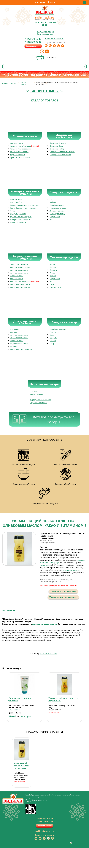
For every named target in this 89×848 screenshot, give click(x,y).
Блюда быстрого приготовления (23, 208)
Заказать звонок (33, 46)
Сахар (52, 343)
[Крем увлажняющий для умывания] (24, 684)
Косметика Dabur (56, 146)
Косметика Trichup (57, 149)
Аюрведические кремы (19, 273)
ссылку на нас (39, 797)
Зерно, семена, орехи (58, 208)
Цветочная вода (36, 394)
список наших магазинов (44, 624)
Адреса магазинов (45, 31)
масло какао (45, 565)
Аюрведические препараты (21, 349)
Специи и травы (16, 143)
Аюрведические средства (20, 287)
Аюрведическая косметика (60, 155)
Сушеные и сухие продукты (21, 217)
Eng (47, 51)
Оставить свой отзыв (48, 653)
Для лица (13, 332)
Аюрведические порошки (20, 267)
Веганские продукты (18, 222)
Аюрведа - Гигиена (23, 83)
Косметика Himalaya (58, 143)
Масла (52, 264)
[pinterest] (62, 45)
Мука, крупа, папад (57, 214)
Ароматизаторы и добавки (21, 157)
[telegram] (50, 45)
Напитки (53, 276)
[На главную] (44, 14)
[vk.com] (46, 45)
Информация (8, 610)
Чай (51, 219)
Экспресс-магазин (45, 34)
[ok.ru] (54, 45)
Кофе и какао (55, 217)
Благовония (34, 391)
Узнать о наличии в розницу (63, 597)
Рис (51, 199)
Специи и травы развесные (21, 149)
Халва (52, 335)
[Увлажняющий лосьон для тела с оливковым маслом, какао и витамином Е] (22, 749)
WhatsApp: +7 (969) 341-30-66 (46, 23)
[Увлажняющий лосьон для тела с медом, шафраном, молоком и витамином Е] (64, 684)
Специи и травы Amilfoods (20, 146)
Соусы (12, 211)
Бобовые (53, 202)
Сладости (53, 338)
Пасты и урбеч (16, 202)
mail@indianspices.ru (54, 38)
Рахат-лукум (54, 332)
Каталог (14, 83)
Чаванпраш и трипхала (19, 264)
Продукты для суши (18, 214)
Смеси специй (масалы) (19, 152)
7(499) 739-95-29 (32, 41)
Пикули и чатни (16, 199)
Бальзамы (53, 270)
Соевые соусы (55, 287)
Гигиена (13, 346)
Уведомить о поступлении (63, 591)
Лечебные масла (16, 276)
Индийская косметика (19, 343)
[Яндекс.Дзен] (58, 45)
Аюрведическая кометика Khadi (62, 152)
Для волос (14, 329)
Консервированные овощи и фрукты (24, 205)
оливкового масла (71, 570)
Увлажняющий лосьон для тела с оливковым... (21, 766)
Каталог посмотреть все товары (54, 419)
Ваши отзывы (44, 91)
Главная (5, 83)
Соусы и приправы (17, 155)
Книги (32, 397)
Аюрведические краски (19, 335)
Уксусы (52, 273)
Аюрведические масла (19, 270)
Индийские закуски (57, 205)
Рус (42, 51)
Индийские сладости (58, 329)
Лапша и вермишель (57, 211)
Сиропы (53, 267)
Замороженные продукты (20, 219)
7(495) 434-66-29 (32, 38)
